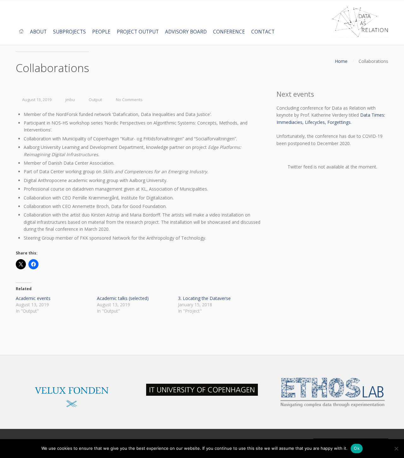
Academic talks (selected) (123, 298)
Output (95, 99)
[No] (396, 448)
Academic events (33, 298)
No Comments (129, 99)
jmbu (70, 99)
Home (341, 61)
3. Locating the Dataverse (204, 298)
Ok (356, 448)
